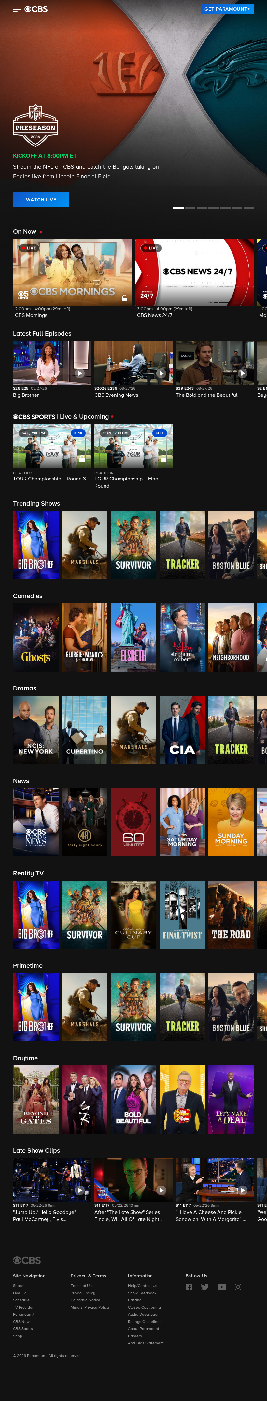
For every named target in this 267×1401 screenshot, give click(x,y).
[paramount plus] (36, 9)
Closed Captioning (144, 1308)
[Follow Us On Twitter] (205, 1287)
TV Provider (23, 1308)
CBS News (22, 1322)
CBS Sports (23, 1329)
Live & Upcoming (83, 416)
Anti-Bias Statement (146, 1343)
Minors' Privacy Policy (90, 1308)
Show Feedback (142, 1293)
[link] (227, 9)
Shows (19, 1286)
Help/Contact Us (142, 1286)
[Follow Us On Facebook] (189, 1287)
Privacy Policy (83, 1293)
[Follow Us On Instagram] (238, 1287)
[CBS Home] (27, 1260)
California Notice (85, 1300)
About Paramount (143, 1329)
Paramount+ (24, 1315)
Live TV (19, 1293)
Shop (17, 1336)
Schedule (21, 1300)
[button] (17, 10)
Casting (135, 1300)
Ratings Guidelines (145, 1322)
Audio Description (144, 1315)
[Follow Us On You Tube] (222, 1287)
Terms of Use (82, 1286)
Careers (135, 1336)
